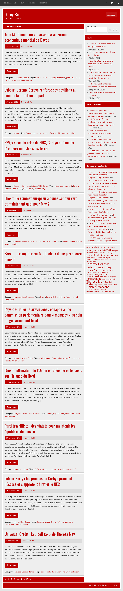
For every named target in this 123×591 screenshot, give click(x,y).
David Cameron (103, 255)
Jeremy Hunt (17, 189)
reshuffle (57, 133)
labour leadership (104, 268)
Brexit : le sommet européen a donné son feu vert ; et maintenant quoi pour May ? (42, 201)
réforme (61, 572)
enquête (68, 358)
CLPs (36, 469)
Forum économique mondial (53, 78)
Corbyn (110, 253)
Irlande (49, 413)
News (22, 3)
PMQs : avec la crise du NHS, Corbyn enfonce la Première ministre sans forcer (39, 145)
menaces (76, 358)
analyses (17, 241)
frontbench (44, 469)
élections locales (108, 291)
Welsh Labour (18, 361)
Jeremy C (68, 186)
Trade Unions (108, 284)
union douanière (11, 244)
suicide (8, 361)
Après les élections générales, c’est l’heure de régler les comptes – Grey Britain (102, 175)
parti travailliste (94, 276)
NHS (40, 186)
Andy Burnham (99, 247)
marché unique (75, 241)
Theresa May (39, 189)
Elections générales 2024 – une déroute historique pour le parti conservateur (100, 113)
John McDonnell (73, 78)
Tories (45, 186)
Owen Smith (103, 274)
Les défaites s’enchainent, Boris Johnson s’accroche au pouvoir (100, 64)
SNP (115, 279)
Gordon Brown (106, 259)
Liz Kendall (91, 272)
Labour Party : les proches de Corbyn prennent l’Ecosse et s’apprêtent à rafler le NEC (38, 481)
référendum (93, 278)
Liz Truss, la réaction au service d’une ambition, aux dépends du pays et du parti (100, 122)
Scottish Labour (21, 524)
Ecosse (99, 258)
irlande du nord (91, 261)
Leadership (66, 469)
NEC (50, 133)
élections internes (33, 133)
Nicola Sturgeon (92, 274)
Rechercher (91, 26)
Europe (31, 241)
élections (40, 522)
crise (57, 186)
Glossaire (43, 3)
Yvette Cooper (93, 289)
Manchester (102, 272)
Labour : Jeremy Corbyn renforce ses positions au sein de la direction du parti (40, 92)
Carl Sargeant (45, 358)
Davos (38, 78)
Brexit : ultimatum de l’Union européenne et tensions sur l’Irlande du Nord (43, 373)
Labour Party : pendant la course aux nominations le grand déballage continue (102, 142)
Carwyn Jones (58, 358)
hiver (62, 186)
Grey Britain (15, 14)
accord (88, 247)
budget (115, 251)
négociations (58, 413)
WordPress (102, 585)
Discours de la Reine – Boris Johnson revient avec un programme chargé (101, 153)
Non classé (25, 522)
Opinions (31, 3)
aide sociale (46, 572)
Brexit (24, 241)
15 (27, 579)
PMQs (30, 189)
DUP (116, 255)
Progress (113, 276)
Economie (17, 78)
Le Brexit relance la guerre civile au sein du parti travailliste (101, 218)
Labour (26, 78)
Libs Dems (46, 241)
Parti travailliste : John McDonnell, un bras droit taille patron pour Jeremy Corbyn (102, 203)
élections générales (93, 291)
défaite (54, 572)
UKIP (115, 284)
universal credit (72, 572)
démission (90, 258)
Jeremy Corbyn (52, 297)
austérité (111, 247)
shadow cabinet (68, 133)
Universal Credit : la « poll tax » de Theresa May (40, 534)
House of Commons (21, 186)
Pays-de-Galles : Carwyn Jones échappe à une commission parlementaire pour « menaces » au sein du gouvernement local (43, 314)
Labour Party (65, 297)
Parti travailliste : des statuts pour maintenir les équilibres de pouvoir (40, 428)
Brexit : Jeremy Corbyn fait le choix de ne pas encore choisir (43, 256)
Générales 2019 (10, 3)
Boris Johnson (93, 250)
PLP (74, 469)
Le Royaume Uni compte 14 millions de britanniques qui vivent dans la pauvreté (101, 75)
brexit (65, 241)
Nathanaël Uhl (26, 46)
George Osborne (93, 259)
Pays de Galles (26, 358)
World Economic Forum (22, 80)
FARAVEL (94, 238)
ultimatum (69, 413)
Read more (11, 71)
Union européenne (97, 287)
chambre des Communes (96, 253)
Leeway (114, 585)
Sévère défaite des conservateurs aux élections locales (99, 133)
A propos (111, 15)
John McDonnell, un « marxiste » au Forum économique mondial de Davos (36, 37)
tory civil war (99, 284)
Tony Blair (108, 282)
